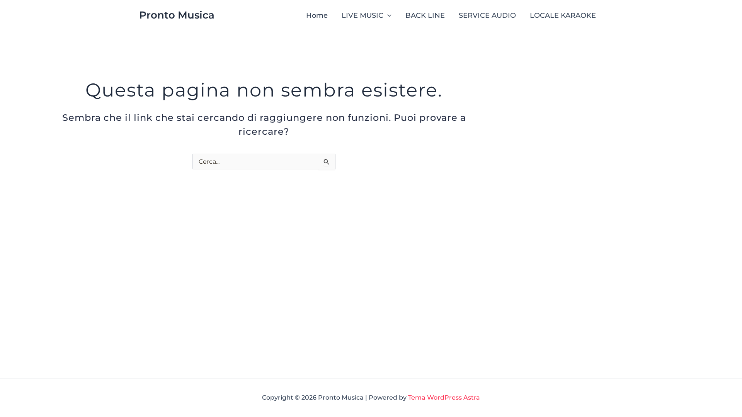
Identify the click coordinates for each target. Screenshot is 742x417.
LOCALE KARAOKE (563, 15)
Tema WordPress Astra (444, 397)
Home (317, 15)
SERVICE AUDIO (487, 15)
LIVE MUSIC (362, 15)
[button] (387, 15)
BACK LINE (425, 15)
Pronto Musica (176, 15)
